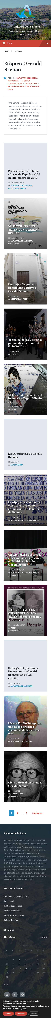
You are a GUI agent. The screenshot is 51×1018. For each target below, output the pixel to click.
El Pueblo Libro (14, 83)
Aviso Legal (9, 901)
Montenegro (33, 86)
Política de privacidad (13, 906)
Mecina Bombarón (15, 86)
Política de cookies (12, 910)
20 (26, 968)
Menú (9, 43)
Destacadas (12, 81)
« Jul (6, 984)
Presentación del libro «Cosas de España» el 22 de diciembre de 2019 (24, 174)
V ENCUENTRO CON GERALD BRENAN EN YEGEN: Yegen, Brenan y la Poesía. (24, 615)
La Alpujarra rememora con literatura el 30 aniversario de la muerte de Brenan (25, 507)
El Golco (25, 81)
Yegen (10, 89)
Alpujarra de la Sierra (25, 26)
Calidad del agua (11, 920)
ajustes (23, 1008)
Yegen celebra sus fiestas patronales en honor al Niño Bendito (25, 343)
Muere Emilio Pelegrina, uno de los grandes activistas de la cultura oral (24, 728)
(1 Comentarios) (14, 575)
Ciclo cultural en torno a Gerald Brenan (25, 784)
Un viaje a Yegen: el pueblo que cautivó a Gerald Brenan (22, 288)
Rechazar (21, 1013)
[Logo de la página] (25, 22)
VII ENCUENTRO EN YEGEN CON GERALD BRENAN (22, 230)
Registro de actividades (14, 915)
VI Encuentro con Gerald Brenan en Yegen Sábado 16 (25, 398)
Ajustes (34, 1013)
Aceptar (8, 1013)
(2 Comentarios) (14, 796)
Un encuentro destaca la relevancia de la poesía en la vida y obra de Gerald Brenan (24, 559)
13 (26, 964)
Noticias (18, 51)
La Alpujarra (31, 83)
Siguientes (37, 813)
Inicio (6, 51)
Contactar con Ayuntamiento (16, 896)
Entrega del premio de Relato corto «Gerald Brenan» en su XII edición (23, 673)
